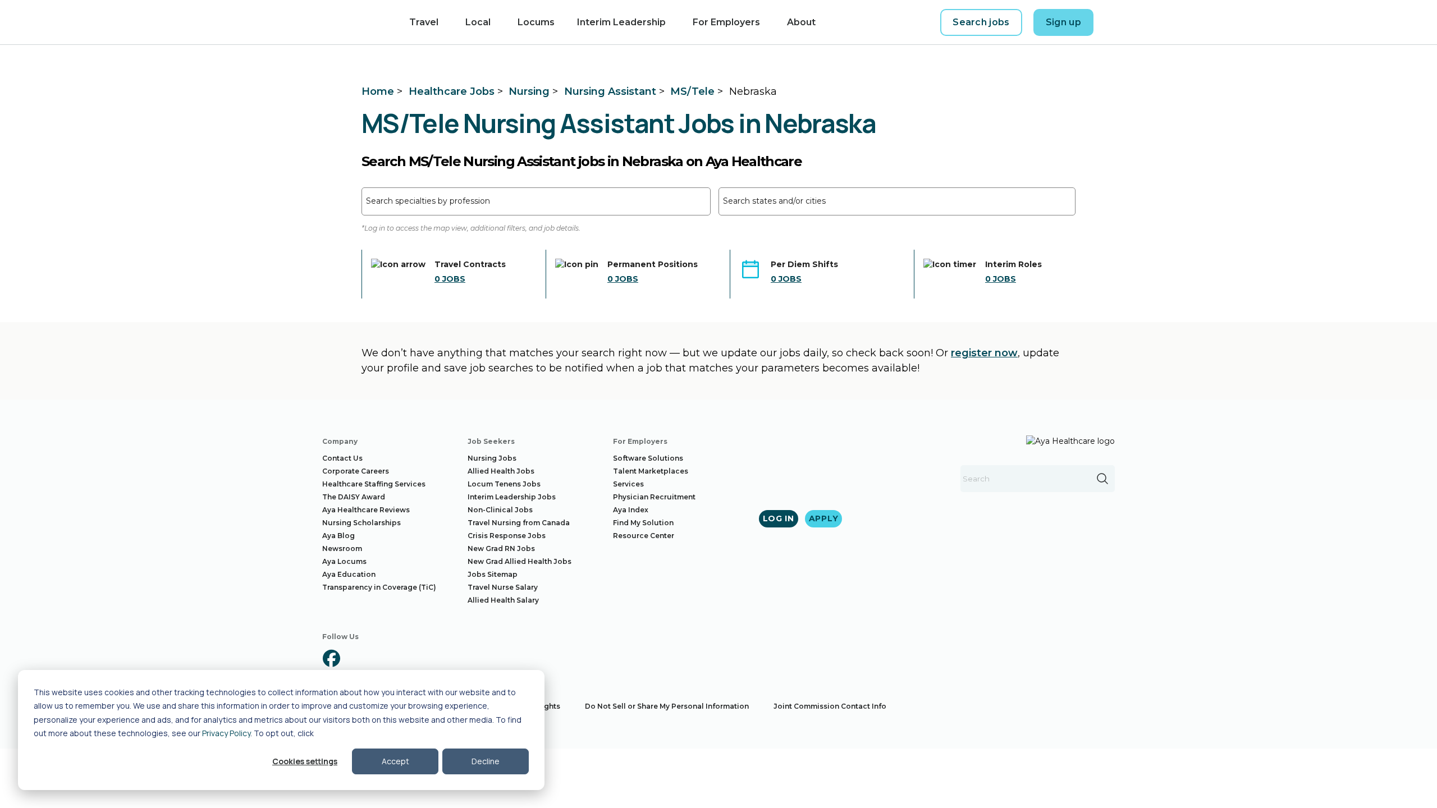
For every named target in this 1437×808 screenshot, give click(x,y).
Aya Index (630, 510)
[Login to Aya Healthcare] (1114, 22)
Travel (423, 22)
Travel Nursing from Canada (519, 522)
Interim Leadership (621, 22)
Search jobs (981, 22)
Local (478, 22)
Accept (395, 761)
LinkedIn (395, 658)
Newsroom (342, 548)
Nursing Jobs (492, 458)
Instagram (363, 658)
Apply (824, 518)
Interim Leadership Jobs (512, 497)
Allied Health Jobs (501, 471)
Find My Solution (643, 522)
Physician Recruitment (654, 497)
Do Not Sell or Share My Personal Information (667, 706)
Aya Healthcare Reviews (366, 510)
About (801, 22)
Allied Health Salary (503, 600)
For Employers (726, 22)
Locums (536, 22)
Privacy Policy (226, 733)
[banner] (346, 22)
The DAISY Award (353, 497)
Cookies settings (304, 761)
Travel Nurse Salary (503, 587)
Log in (778, 518)
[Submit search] (1102, 478)
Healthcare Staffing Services (373, 484)
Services (628, 484)
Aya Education (349, 574)
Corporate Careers (355, 471)
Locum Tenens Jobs (504, 484)
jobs (449, 279)
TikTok (459, 658)
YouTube (427, 658)
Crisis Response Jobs (507, 535)
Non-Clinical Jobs (500, 510)
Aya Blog (338, 535)
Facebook (331, 658)
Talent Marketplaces (650, 471)
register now (984, 353)
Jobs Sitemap (493, 574)
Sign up (1063, 22)
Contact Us (342, 458)
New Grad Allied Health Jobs (519, 561)
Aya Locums (344, 561)
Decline (486, 761)
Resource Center (643, 535)
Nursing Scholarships (361, 522)
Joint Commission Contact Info (830, 706)
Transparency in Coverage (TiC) (379, 587)
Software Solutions (648, 458)
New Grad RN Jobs (501, 548)
